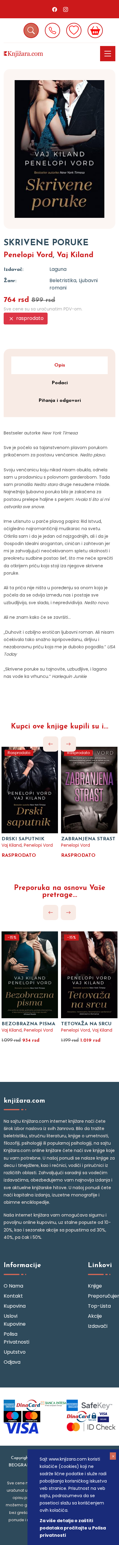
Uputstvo (15, 1351)
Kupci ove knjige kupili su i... (59, 726)
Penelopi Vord (28, 255)
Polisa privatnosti (16, 1338)
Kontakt (13, 1295)
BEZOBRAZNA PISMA (28, 1024)
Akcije (95, 1316)
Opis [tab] (59, 365)
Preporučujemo (101, 1295)
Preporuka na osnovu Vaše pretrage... (59, 892)
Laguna (58, 269)
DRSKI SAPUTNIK (23, 839)
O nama (13, 1285)
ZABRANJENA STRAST (88, 839)
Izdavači (97, 1326)
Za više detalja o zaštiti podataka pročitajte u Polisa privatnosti (73, 1528)
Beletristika (62, 280)
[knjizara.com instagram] (65, 9)
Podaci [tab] (60, 383)
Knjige (95, 1285)
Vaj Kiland (75, 255)
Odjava (12, 1362)
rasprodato (29, 318)
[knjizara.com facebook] (54, 9)
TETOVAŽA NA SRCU (86, 1024)
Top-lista (99, 1305)
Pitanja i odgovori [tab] (59, 400)
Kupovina (15, 1305)
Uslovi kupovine (15, 1320)
